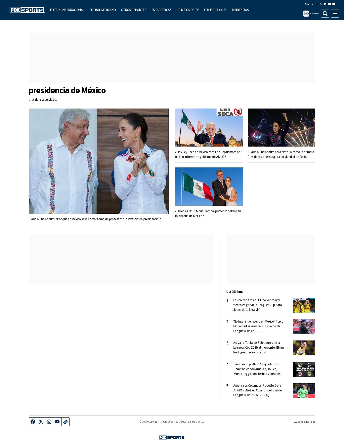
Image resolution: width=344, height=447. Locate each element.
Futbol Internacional (67, 10)
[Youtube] (330, 4)
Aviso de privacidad (304, 422)
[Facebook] (318, 4)
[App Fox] (310, 13)
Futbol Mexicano (103, 10)
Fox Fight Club (215, 10)
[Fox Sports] (27, 10)
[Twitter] (322, 4)
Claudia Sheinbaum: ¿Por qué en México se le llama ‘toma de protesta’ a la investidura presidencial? (95, 219)
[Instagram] (326, 4)
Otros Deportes (133, 10)
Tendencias (240, 10)
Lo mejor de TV (188, 10)
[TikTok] (334, 4)
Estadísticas (161, 10)
